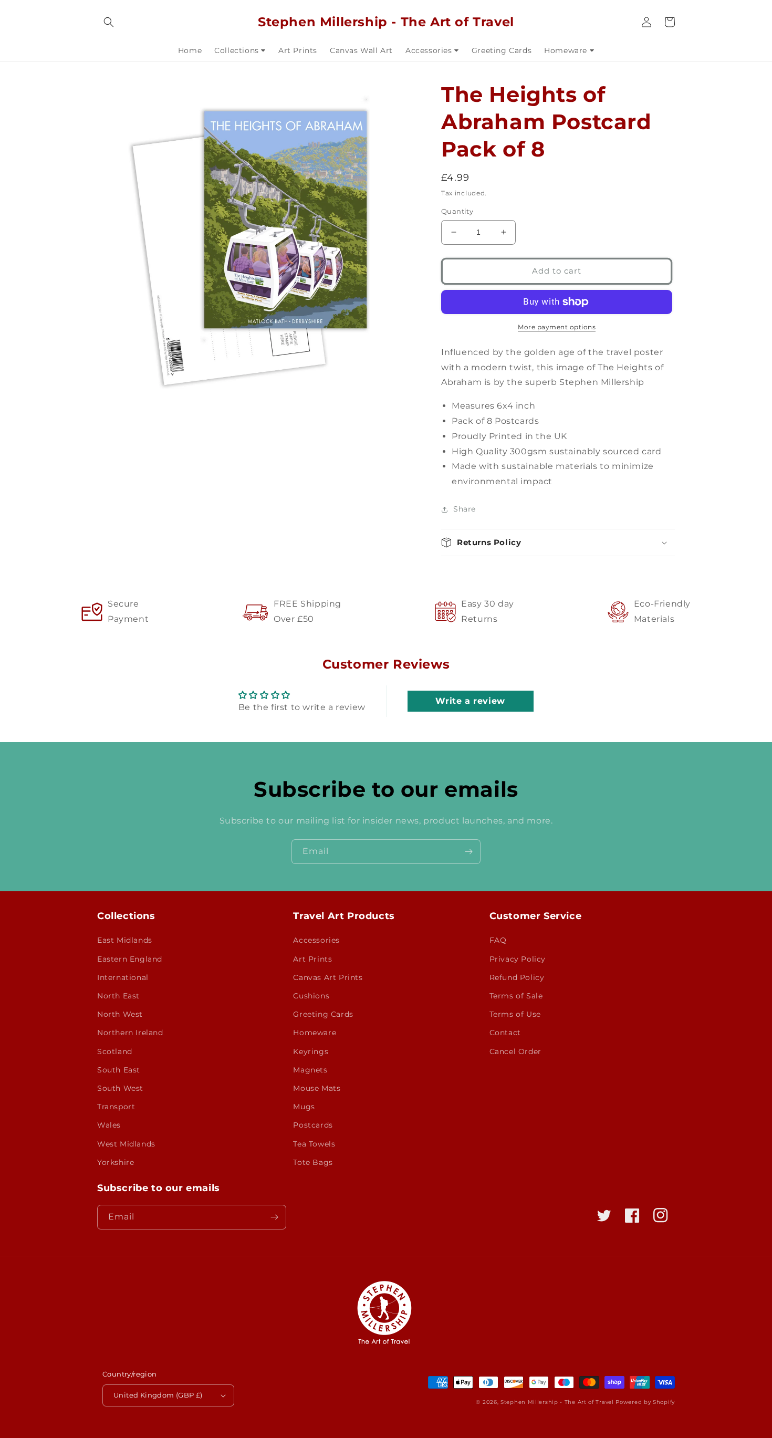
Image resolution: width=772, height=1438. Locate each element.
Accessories (316, 940)
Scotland (114, 1051)
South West (120, 1088)
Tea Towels (314, 1144)
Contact (505, 1032)
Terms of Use (515, 1014)
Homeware (314, 1032)
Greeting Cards (323, 1014)
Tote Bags (312, 1162)
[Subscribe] (468, 851)
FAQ (498, 940)
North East (118, 996)
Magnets (310, 1070)
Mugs (304, 1106)
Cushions (311, 996)
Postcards (312, 1125)
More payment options (557, 327)
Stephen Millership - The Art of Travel (557, 1402)
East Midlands (124, 940)
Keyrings (310, 1051)
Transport (116, 1106)
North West (120, 1014)
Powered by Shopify (645, 1402)
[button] (108, 22)
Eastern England (129, 959)
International (123, 977)
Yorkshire (115, 1162)
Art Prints (312, 959)
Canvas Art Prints (327, 977)
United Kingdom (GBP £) (158, 1395)
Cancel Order (515, 1051)
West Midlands (126, 1144)
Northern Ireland (130, 1032)
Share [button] (464, 509)
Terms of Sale (516, 996)
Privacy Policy (517, 959)
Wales (109, 1125)
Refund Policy (517, 977)
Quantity (457, 211)
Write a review (470, 701)
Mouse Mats (316, 1088)
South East (118, 1070)
